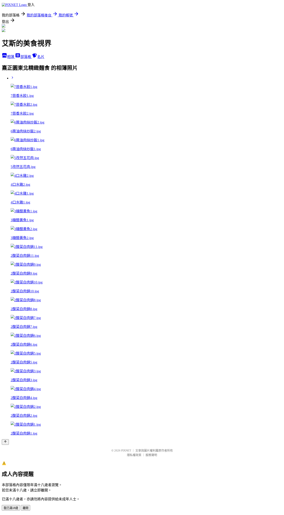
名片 (40, 57)
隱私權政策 (134, 455)
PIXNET (126, 450)
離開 (25, 508)
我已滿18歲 (11, 508)
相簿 (11, 57)
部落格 (26, 57)
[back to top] (5, 442)
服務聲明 (151, 455)
